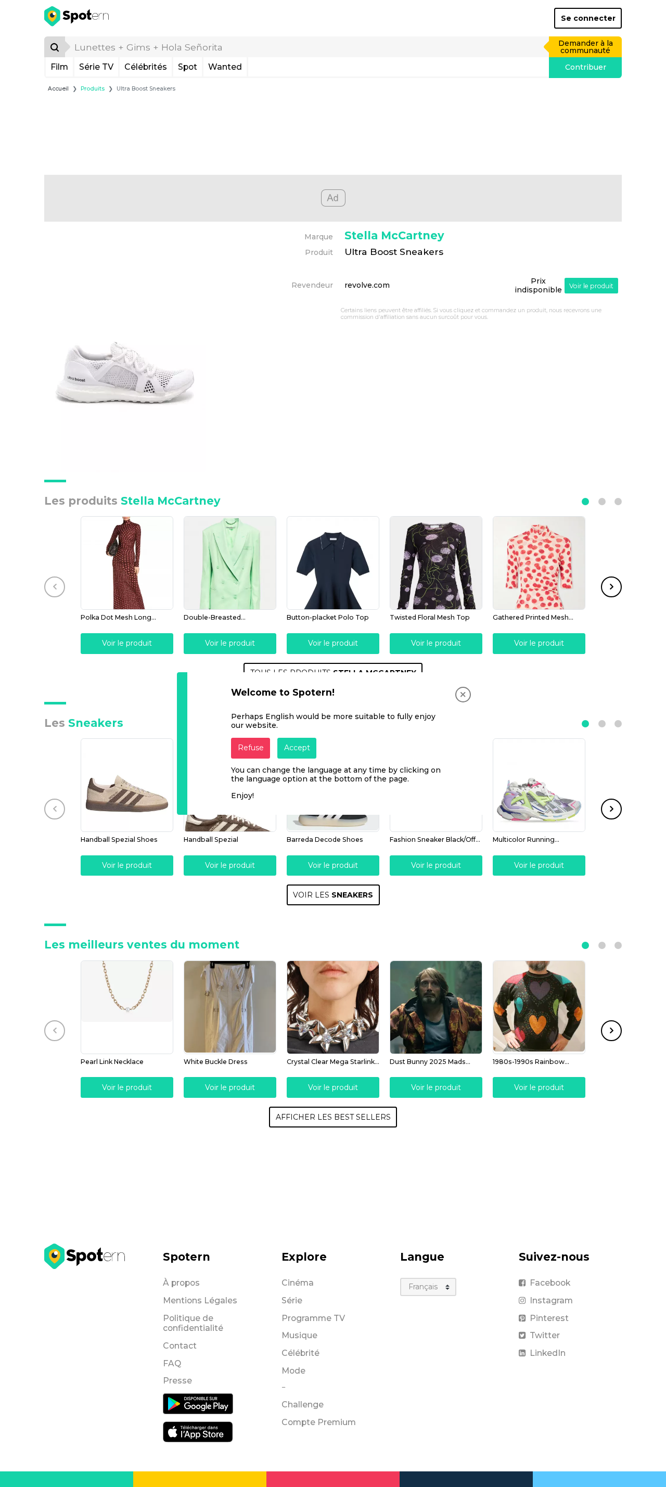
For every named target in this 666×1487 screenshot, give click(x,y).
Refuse (251, 747)
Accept (297, 747)
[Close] (463, 694)
